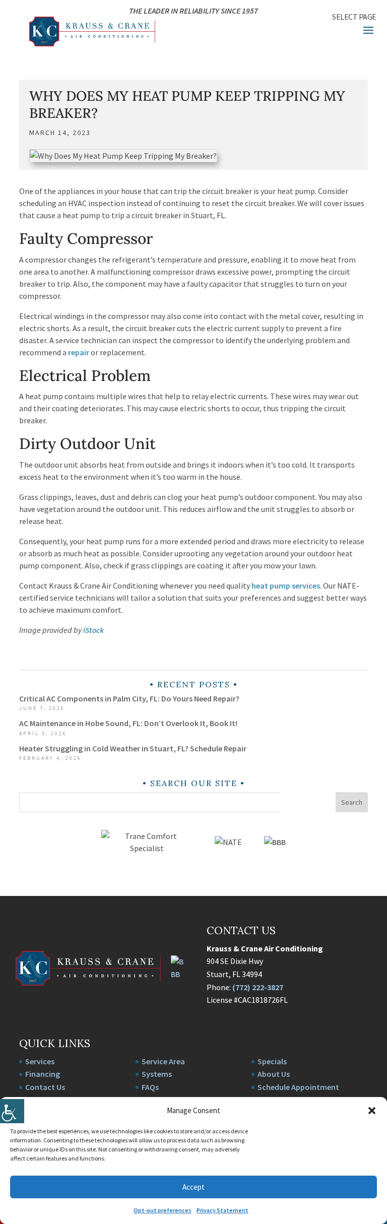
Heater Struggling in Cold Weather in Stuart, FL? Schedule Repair (132, 748)
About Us (273, 1074)
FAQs (150, 1087)
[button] (372, 1111)
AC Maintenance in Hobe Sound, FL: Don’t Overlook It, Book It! (128, 723)
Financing (42, 1074)
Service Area (163, 1061)
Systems (157, 1074)
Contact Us (45, 1087)
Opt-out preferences (162, 1210)
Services (39, 1061)
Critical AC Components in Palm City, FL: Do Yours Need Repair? (129, 698)
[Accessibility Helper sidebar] (12, 1111)
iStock (93, 630)
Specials (272, 1061)
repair (78, 352)
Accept (193, 1187)
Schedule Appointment (298, 1087)
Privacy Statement (222, 1210)
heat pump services (285, 586)
